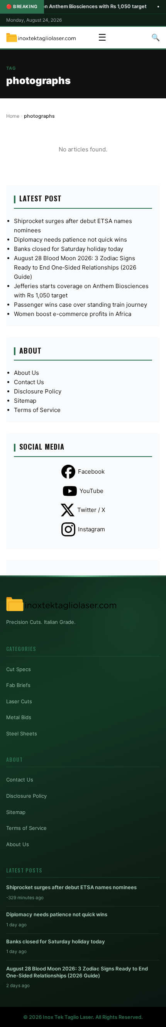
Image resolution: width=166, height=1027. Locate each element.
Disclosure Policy (37, 391)
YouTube (91, 491)
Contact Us (29, 382)
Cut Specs (18, 669)
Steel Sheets (21, 733)
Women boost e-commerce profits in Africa (72, 314)
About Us (26, 372)
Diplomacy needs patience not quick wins (70, 239)
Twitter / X (91, 510)
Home (12, 116)
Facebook (91, 471)
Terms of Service (37, 410)
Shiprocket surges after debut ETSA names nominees (71, 887)
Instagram (91, 529)
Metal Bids (18, 717)
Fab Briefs (18, 685)
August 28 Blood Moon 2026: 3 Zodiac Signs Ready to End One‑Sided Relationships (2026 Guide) (75, 267)
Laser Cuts (19, 701)
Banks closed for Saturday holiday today (68, 248)
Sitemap (25, 400)
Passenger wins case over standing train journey (80, 304)
